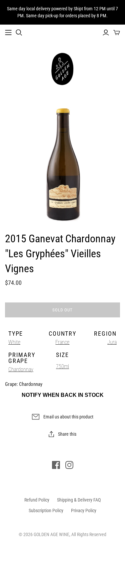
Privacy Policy (83, 510)
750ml (62, 366)
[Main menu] (8, 32)
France (62, 342)
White (14, 342)
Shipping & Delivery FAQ (79, 500)
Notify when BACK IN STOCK (63, 395)
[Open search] (19, 32)
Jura (112, 342)
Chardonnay (20, 369)
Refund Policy (36, 500)
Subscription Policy (46, 510)
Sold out (62, 309)
